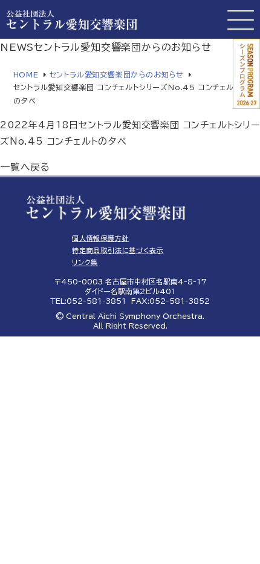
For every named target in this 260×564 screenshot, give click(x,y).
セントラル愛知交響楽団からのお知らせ (117, 74)
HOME (26, 74)
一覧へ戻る (25, 167)
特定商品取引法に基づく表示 (117, 250)
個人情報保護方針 (100, 238)
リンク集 (85, 262)
